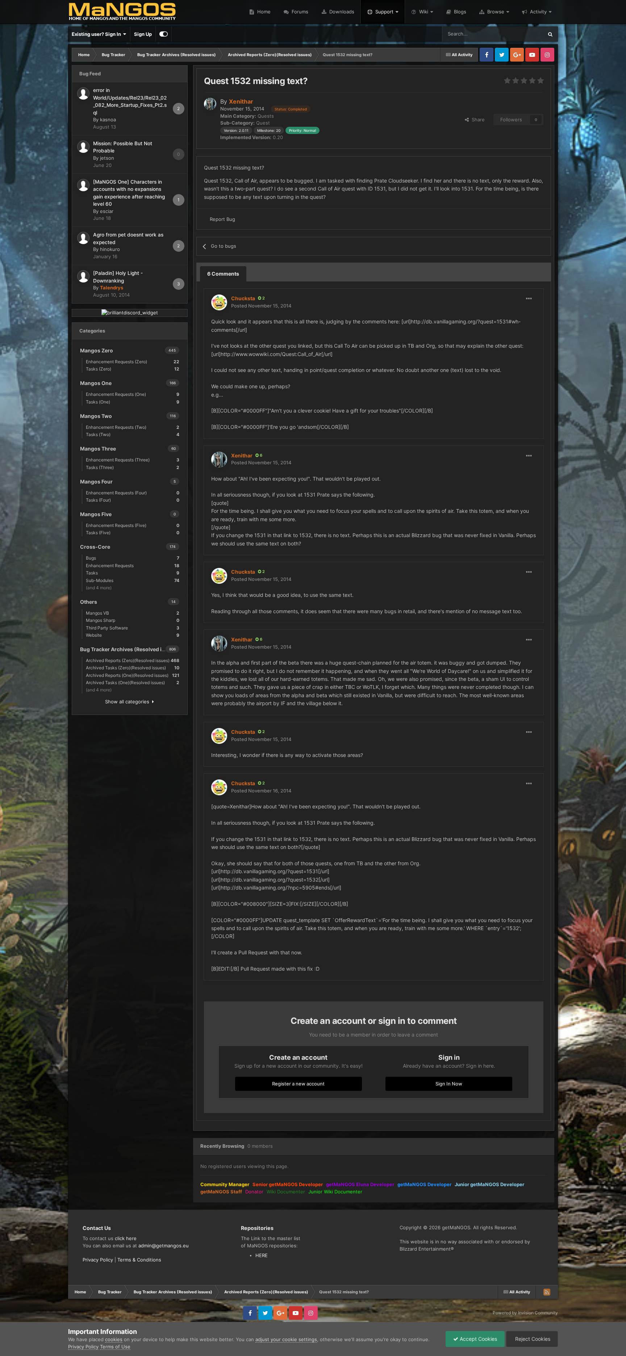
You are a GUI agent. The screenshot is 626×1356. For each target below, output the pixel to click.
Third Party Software (132, 628)
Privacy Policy (98, 1260)
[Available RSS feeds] (546, 1292)
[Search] (550, 34)
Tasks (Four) (132, 500)
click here (126, 1238)
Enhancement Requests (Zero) (132, 361)
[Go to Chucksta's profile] (219, 302)
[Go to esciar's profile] (83, 185)
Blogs (459, 11)
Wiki (424, 11)
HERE (261, 1255)
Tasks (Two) (132, 434)
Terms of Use (115, 1346)
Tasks (132, 573)
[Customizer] (163, 34)
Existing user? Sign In (97, 34)
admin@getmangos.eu (163, 1245)
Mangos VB (132, 613)
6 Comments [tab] (223, 274)
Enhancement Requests (132, 565)
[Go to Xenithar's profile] (210, 104)
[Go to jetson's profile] (83, 147)
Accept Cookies (477, 1339)
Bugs (132, 558)
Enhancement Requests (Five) (132, 525)
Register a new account (298, 1084)
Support (384, 11)
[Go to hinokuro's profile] (83, 238)
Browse (496, 11)
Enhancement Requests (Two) (132, 427)
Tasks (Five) (132, 532)
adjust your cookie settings (286, 1339)
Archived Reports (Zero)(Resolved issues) (132, 660)
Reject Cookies (532, 1339)
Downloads (341, 11)
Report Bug (222, 219)
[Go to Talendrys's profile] (83, 276)
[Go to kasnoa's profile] (83, 93)
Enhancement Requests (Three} (132, 460)
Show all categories (128, 701)
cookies (113, 1339)
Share (477, 119)
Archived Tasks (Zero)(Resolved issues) (132, 667)
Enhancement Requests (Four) (132, 492)
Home (263, 11)
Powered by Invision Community (525, 1312)
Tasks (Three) (132, 467)
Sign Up (143, 34)
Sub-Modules (132, 580)
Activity (538, 11)
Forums (299, 11)
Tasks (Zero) (132, 369)
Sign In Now (448, 1084)
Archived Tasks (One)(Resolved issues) (132, 682)
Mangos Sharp (132, 620)
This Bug (524, 34)
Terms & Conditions (139, 1260)
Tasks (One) (132, 402)
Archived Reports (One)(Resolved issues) (132, 675)
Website (132, 635)
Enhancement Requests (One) (132, 394)
